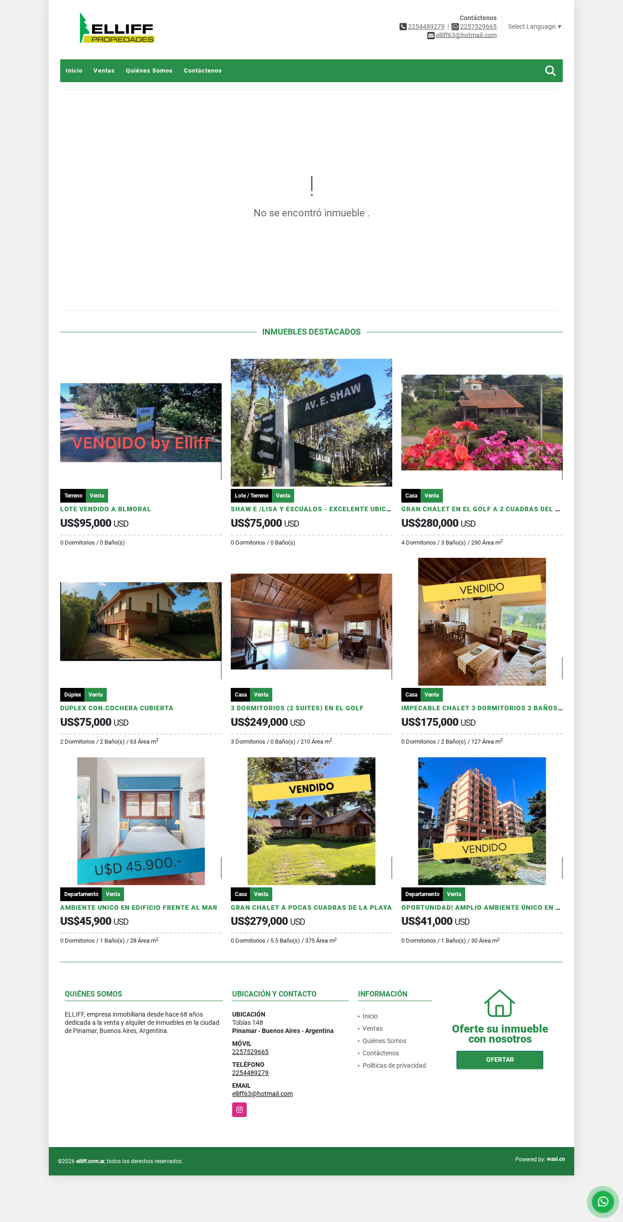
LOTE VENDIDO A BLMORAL (105, 509)
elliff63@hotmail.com (262, 1093)
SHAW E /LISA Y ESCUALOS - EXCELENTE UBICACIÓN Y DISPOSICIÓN (346, 509)
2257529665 (478, 26)
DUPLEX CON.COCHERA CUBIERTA (117, 708)
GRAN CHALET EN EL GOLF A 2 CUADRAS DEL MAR (486, 509)
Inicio (74, 70)
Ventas (104, 70)
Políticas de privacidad (394, 1065)
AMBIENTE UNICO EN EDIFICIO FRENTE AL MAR (139, 907)
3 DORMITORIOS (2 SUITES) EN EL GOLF (297, 708)
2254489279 (426, 26)
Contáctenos (203, 70)
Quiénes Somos (149, 70)
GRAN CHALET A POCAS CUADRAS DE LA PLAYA (311, 907)
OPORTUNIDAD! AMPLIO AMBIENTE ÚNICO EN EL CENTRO (497, 907)
